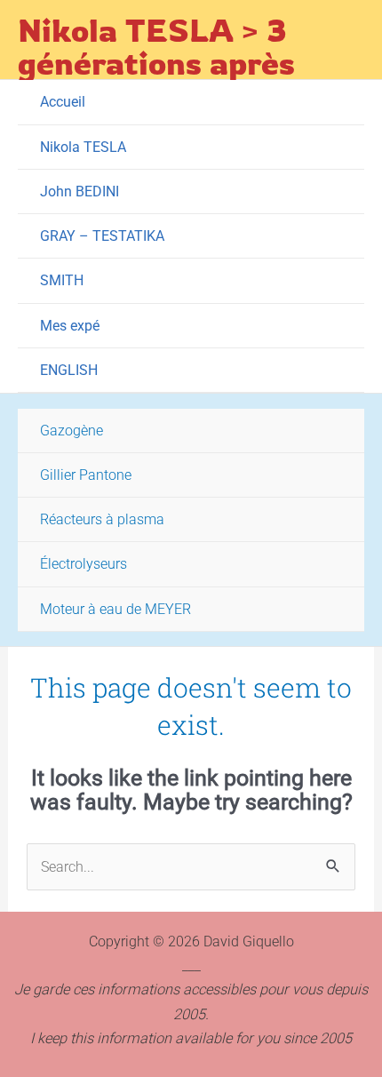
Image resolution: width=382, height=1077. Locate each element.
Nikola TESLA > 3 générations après (156, 46)
